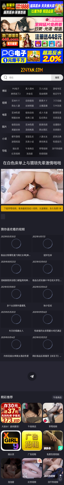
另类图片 (57, 129)
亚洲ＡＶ (16, 100)
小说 (4, 138)
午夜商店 (29, 148)
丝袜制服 (29, 105)
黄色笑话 (43, 141)
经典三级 (29, 117)
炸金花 (29, 93)
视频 (4, 102)
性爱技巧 (57, 141)
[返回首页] (60, 479)
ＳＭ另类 (57, 105)
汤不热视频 (57, 148)
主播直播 (43, 105)
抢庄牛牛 (57, 93)
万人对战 (43, 88)
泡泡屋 (29, 153)
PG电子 (15, 88)
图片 (4, 126)
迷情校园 (16, 141)
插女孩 (16, 148)
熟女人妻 (16, 105)
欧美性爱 (57, 112)
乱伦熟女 (43, 117)
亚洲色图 (29, 124)
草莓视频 (43, 148)
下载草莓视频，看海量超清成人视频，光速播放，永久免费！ (32, 208)
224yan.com (32, 70)
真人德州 (29, 88)
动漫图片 (57, 124)
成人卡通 (43, 112)
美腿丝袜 (16, 129)
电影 (4, 114)
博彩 (4, 90)
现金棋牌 (43, 93)
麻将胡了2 (16, 93)
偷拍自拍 (29, 112)
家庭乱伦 (29, 136)
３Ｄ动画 (57, 100)
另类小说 (29, 141)
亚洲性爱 (16, 112)
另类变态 (57, 117)
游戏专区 (57, 88)
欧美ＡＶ (43, 100)
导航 (4, 150)
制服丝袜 (16, 117)
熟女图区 (43, 129)
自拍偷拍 (29, 100)
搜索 (57, 77)
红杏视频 (16, 153)
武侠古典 (57, 136)
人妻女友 (43, 136)
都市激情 (16, 136)
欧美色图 (43, 124)
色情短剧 (43, 153)
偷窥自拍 (16, 124)
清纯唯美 (29, 129)
